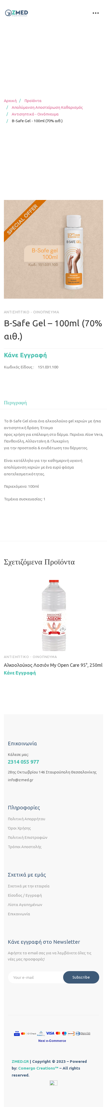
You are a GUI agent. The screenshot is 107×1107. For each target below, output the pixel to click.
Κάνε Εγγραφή (25, 355)
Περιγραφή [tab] (15, 402)
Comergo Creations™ (38, 1068)
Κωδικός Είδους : (19, 367)
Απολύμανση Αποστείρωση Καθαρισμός (47, 107)
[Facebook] (10, 792)
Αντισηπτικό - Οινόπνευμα (35, 114)
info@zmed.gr (20, 780)
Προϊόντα (33, 100)
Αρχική (10, 100)
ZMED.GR (20, 1061)
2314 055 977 (23, 762)
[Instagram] (20, 792)
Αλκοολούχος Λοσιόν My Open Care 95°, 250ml (53, 665)
